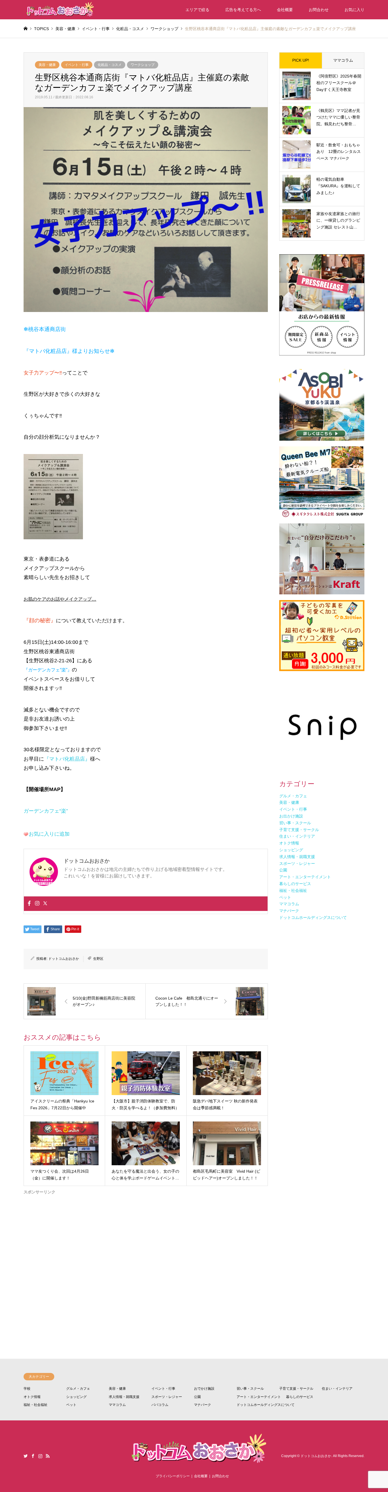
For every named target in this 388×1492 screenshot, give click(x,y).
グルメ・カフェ (78, 1389)
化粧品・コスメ (110, 65)
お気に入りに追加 (49, 834)
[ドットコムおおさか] (59, 9)
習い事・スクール (250, 1389)
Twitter (26, 1456)
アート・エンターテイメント (259, 1397)
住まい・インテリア (337, 1389)
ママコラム (343, 60)
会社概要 (285, 9)
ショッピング (76, 1397)
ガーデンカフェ (41, 811)
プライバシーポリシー (173, 1476)
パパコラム (159, 1405)
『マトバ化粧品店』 (67, 759)
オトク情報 (32, 1397)
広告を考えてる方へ (243, 9)
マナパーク (202, 1405)
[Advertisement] (146, 1255)
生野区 (98, 959)
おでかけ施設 (204, 1389)
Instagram (40, 1456)
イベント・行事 (77, 65)
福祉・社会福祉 (35, 1405)
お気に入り (354, 9)
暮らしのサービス (299, 1397)
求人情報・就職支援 (124, 1397)
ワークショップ (143, 65)
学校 (27, 1389)
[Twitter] (45, 904)
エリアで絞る (197, 9)
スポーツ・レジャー (166, 1397)
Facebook (33, 1456)
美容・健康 (47, 65)
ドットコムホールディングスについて (266, 1405)
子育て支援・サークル (296, 1389)
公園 (197, 1397)
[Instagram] (37, 904)
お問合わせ (319, 9)
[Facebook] (29, 904)
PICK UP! (300, 60)
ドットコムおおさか (63, 959)
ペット (71, 1405)
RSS (48, 1456)
